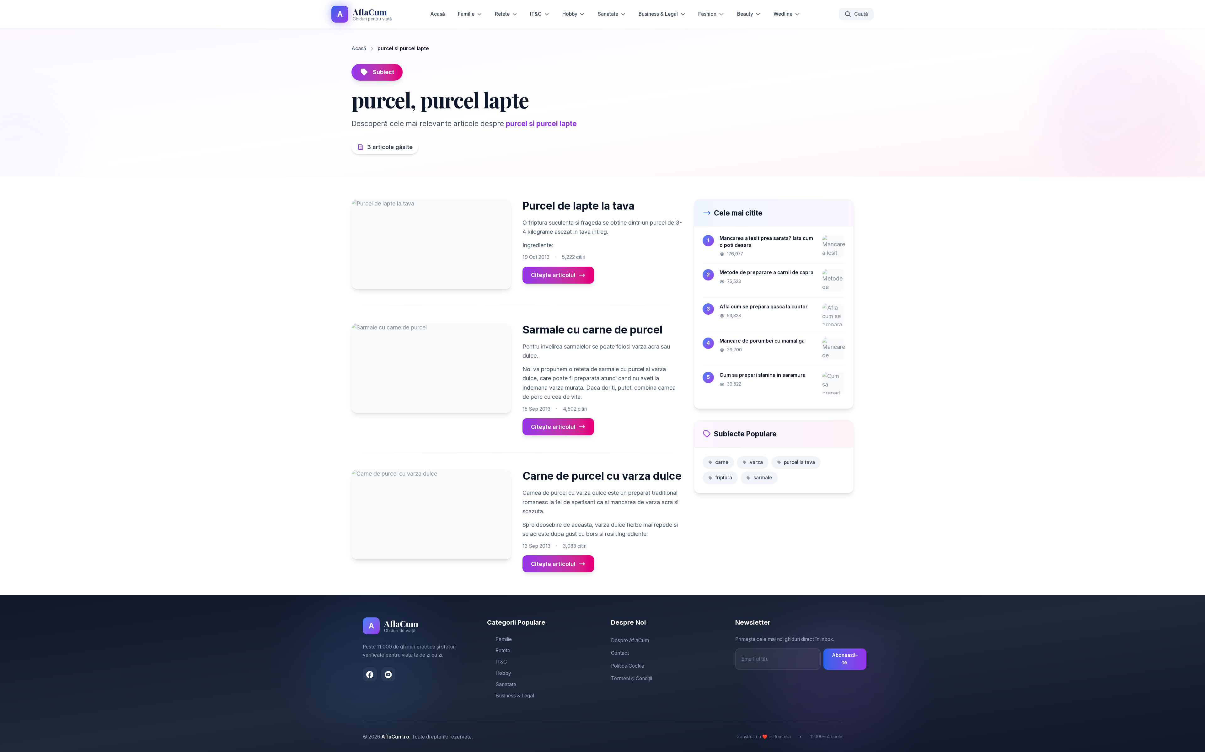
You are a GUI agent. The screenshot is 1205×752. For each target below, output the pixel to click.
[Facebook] (370, 674)
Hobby (569, 14)
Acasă (437, 14)
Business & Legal (658, 14)
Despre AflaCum (630, 640)
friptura (723, 478)
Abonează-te (845, 658)
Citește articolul (553, 275)
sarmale (762, 478)
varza (756, 462)
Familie (466, 14)
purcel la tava (799, 462)
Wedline (783, 14)
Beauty (745, 14)
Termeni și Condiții (631, 678)
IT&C (536, 14)
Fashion (707, 14)
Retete (502, 14)
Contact (620, 653)
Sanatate (608, 14)
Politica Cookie (627, 666)
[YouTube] (388, 674)
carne (721, 462)
